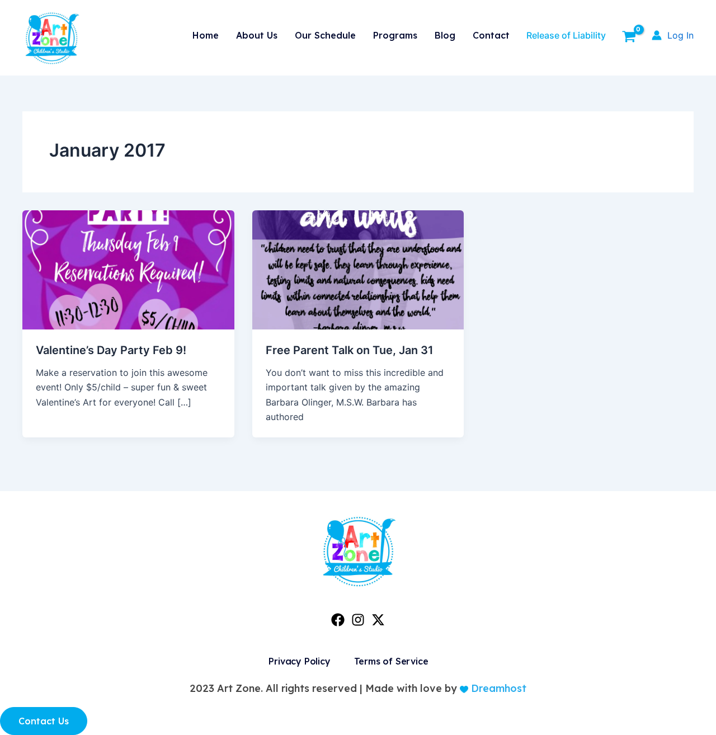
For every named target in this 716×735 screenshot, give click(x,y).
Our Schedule (325, 35)
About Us (256, 35)
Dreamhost (497, 688)
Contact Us (43, 721)
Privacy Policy (299, 661)
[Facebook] (338, 619)
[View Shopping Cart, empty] (628, 38)
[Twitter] (378, 619)
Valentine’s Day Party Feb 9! (111, 350)
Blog (445, 35)
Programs (395, 35)
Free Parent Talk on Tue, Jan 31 (350, 350)
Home (205, 35)
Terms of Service (391, 661)
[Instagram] (358, 619)
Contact (491, 35)
